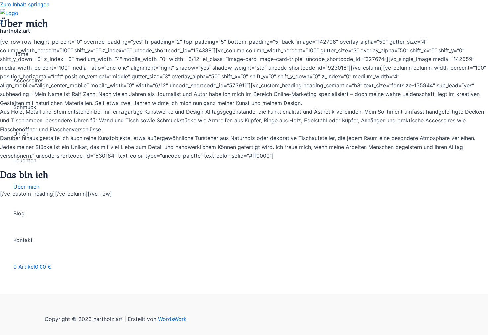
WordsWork (172, 319)
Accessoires (28, 80)
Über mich (26, 186)
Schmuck (24, 107)
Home (20, 54)
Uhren (20, 133)
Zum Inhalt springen (24, 4)
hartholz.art (15, 30)
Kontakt (23, 240)
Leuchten (24, 160)
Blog (19, 213)
